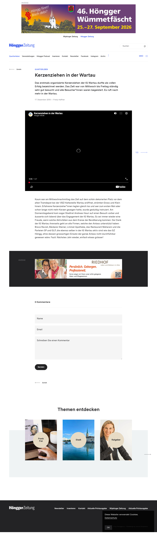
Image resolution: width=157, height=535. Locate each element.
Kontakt (81, 509)
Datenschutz (111, 518)
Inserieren (71, 509)
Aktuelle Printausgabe (97, 509)
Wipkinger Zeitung (70, 36)
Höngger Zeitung (87, 36)
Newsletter (59, 509)
